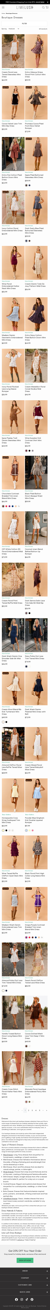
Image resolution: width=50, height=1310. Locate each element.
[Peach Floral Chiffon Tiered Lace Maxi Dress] (36, 959)
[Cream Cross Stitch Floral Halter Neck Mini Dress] (13, 1068)
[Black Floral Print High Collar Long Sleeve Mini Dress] (36, 852)
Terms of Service (41, 1306)
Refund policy (25, 1307)
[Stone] (32, 450)
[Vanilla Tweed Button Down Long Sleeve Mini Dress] (13, 1013)
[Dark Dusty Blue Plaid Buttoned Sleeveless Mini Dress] (36, 207)
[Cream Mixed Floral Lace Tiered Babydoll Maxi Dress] (36, 744)
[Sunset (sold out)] (15, 506)
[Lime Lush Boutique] (25, 7)
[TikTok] (28, 1299)
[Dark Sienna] (26, 613)
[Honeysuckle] (3, 830)
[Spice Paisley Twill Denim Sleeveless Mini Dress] (13, 417)
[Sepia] (26, 185)
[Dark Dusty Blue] (29, 185)
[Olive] (29, 1101)
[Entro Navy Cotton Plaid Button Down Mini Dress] (36, 314)
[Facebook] (17, 1299)
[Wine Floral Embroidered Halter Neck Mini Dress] (13, 263)
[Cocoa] (26, 1046)
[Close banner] (47, 2)
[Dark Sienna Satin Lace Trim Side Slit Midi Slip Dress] (36, 580)
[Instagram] (22, 1299)
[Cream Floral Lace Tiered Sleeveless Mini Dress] (13, 51)
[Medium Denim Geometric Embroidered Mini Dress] (13, 314)
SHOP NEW (40, 2)
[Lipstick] (6, 506)
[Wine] (26, 450)
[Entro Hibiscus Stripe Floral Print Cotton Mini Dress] (36, 51)
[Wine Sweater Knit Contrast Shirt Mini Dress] (36, 417)
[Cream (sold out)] (29, 1046)
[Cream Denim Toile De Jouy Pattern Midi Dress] (36, 263)
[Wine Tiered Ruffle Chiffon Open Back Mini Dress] (13, 852)
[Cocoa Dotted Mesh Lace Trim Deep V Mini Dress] (36, 1013)
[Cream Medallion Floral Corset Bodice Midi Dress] (36, 366)
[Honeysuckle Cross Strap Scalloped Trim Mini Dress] (13, 795)
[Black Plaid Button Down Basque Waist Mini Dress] (36, 473)
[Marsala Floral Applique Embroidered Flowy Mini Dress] (36, 1068)
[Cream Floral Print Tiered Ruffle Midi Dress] (13, 580)
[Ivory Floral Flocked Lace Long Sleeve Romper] (13, 366)
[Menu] (4, 7)
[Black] (29, 450)
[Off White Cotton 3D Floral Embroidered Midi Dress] (13, 528)
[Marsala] (26, 1101)
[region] (25, 2)
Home (3, 13)
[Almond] (29, 666)
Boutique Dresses (11, 13)
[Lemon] (29, 830)
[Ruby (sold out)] (32, 830)
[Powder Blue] (26, 830)
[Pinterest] (33, 1299)
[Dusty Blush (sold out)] (9, 830)
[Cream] (3, 722)
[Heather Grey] (12, 830)
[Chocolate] (3, 506)
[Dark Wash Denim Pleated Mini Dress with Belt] (36, 688)
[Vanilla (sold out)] (32, 1101)
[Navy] (12, 506)
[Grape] (9, 506)
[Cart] (47, 7)
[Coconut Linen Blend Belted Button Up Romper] (36, 528)
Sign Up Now (25, 1260)
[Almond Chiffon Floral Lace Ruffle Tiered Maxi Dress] (13, 744)
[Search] (42, 7)
